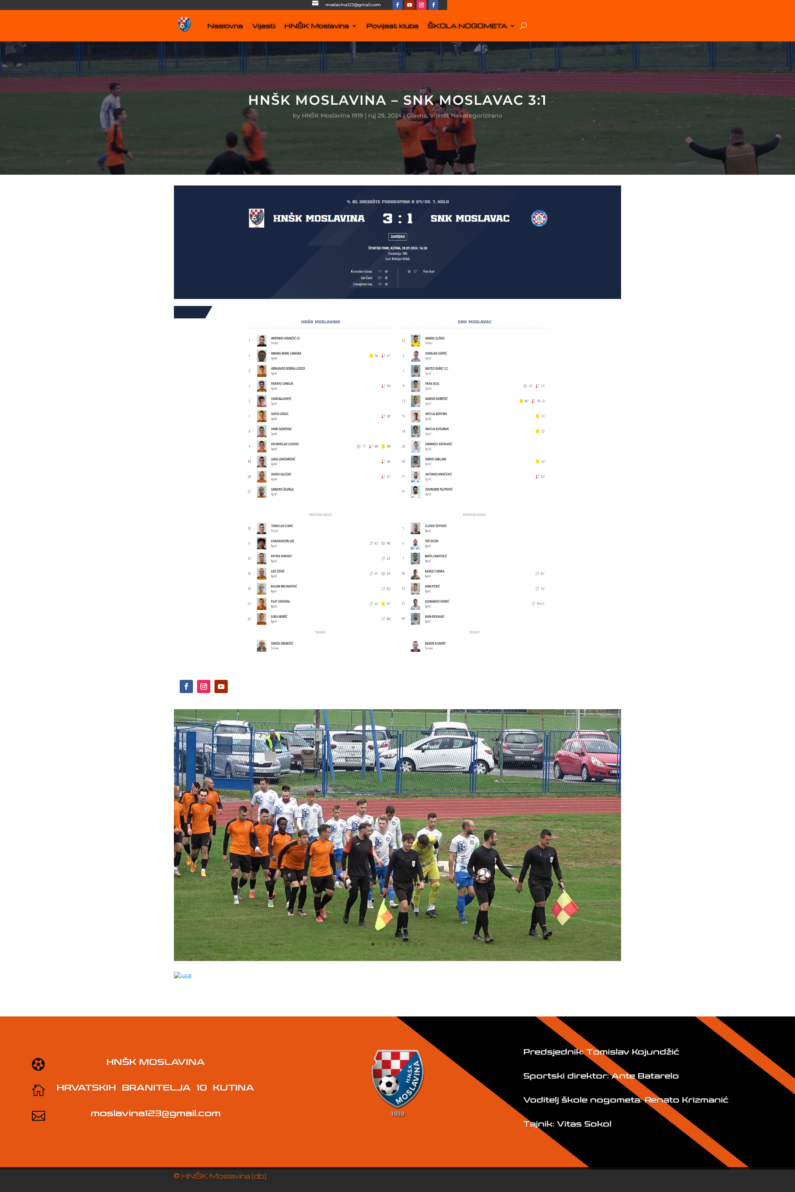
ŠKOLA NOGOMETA (467, 26)
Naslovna (225, 26)
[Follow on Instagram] (421, 5)
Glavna (417, 115)
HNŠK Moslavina (316, 26)
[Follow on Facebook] (397, 5)
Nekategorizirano (476, 115)
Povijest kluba (392, 26)
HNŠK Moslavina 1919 (332, 115)
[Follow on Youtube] (409, 5)
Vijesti (263, 26)
